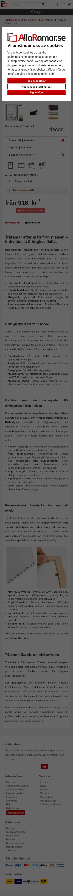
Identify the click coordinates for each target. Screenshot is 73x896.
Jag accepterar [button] (37, 80)
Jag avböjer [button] (36, 92)
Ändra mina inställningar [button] (36, 86)
